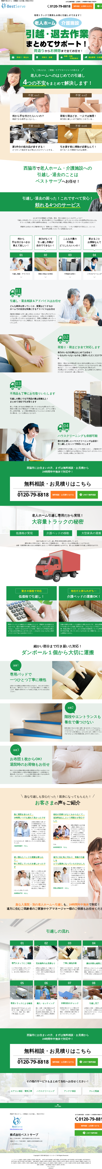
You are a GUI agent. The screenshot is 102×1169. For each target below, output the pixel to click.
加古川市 (72, 1161)
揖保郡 (87, 1163)
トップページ (15, 1159)
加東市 (60, 1163)
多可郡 (74, 1163)
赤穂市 (77, 1161)
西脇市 (81, 1161)
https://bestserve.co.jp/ (16, 1129)
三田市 (27, 1163)
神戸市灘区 (56, 1159)
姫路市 (37, 1161)
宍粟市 (56, 1163)
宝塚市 (85, 1161)
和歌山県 (38, 1159)
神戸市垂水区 (86, 1159)
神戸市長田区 (71, 1159)
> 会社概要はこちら (16, 1144)
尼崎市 (41, 1161)
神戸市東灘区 (49, 1159)
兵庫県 (29, 1159)
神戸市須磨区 (78, 1159)
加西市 (32, 1163)
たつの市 (65, 1163)
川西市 (19, 1163)
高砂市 (15, 1163)
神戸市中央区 (21, 1161)
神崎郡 (82, 1163)
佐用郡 (42, 1164)
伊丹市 (63, 1161)
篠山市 (36, 1163)
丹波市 (40, 1163)
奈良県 (33, 1159)
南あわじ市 (46, 1163)
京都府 (20, 1159)
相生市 (67, 1161)
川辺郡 (70, 1163)
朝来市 (58, 1164)
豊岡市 (49, 1164)
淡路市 (51, 1163)
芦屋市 (59, 1161)
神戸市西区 (28, 1161)
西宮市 (50, 1161)
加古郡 (78, 1163)
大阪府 (24, 1159)
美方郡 (62, 1164)
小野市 (23, 1163)
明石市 (46, 1161)
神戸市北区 (14, 1161)
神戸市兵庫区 (63, 1159)
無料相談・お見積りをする (83, 6)
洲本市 (54, 1161)
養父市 (54, 1164)
